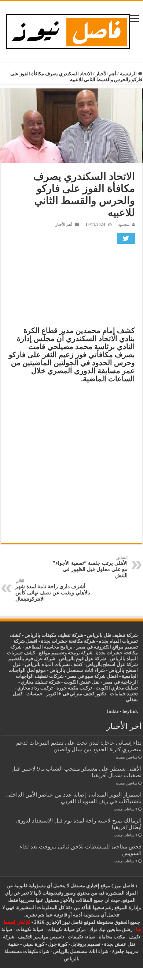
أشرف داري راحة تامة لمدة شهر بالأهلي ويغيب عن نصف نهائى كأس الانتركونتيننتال (52, 590)
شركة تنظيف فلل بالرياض (112, 635)
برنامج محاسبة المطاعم (49, 647)
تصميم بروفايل (85, 944)
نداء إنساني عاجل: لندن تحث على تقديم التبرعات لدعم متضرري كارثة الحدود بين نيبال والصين (79, 746)
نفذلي (132, 699)
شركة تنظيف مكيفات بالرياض (54, 635)
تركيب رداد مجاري (35, 688)
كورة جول (57, 944)
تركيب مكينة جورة (74, 688)
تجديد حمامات (124, 693)
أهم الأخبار (106, 73)
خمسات (34, 693)
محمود (123, 224)
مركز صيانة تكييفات (66, 929)
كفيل (18, 693)
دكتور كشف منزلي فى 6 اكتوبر (76, 693)
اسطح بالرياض (123, 670)
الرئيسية (129, 73)
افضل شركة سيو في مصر (92, 676)
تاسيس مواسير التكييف (41, 936)
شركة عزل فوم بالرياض (82, 658)
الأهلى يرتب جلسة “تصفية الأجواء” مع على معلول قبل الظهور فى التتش (90, 566)
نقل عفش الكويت (82, 682)
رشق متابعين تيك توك (110, 929)
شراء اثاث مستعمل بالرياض (77, 670)
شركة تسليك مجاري (40, 682)
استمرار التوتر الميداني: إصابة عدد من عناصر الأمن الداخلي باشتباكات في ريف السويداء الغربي (74, 797)
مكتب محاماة (112, 936)
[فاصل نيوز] (71, 29)
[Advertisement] (71, 287)
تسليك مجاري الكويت (117, 688)
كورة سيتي (33, 944)
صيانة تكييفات (30, 929)
